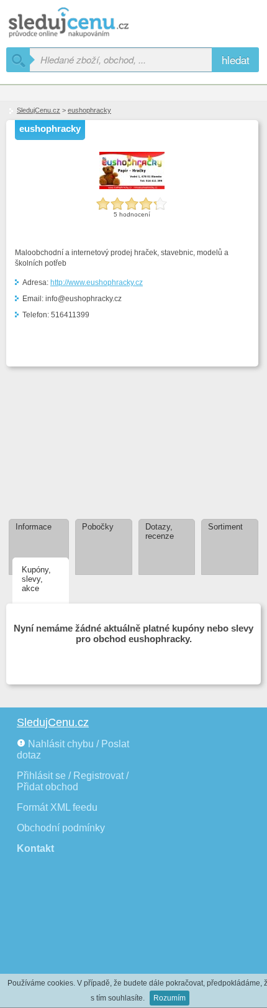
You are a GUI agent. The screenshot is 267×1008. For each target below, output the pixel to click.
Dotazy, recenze (159, 531)
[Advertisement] (73, 437)
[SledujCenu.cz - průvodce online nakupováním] (87, 23)
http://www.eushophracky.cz (96, 282)
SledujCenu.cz (38, 110)
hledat (236, 59)
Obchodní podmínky (61, 828)
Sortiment (225, 526)
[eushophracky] (132, 186)
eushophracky (89, 110)
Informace (34, 526)
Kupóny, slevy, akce (36, 579)
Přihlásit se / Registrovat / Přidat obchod (73, 781)
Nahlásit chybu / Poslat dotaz (73, 749)
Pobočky (98, 526)
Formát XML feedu (57, 807)
